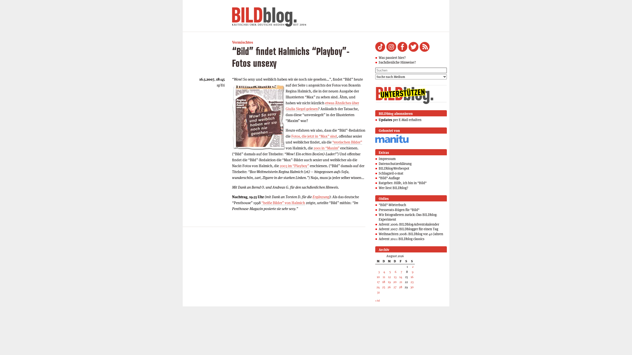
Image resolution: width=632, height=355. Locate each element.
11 (384, 277)
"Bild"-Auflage (389, 178)
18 (383, 282)
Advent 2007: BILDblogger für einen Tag (408, 229)
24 (378, 287)
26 (389, 287)
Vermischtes (242, 42)
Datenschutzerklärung (395, 163)
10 (378, 277)
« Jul (377, 300)
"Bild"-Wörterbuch (392, 205)
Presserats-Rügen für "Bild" (399, 210)
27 (395, 287)
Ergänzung (321, 197)
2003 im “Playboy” (294, 165)
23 (412, 282)
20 (394, 282)
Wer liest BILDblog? (393, 188)
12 (389, 277)
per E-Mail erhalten (400, 120)
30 (412, 287)
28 (400, 287)
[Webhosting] (392, 142)
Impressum (387, 159)
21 (400, 282)
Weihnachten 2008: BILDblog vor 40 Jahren (411, 234)
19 (389, 282)
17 (378, 282)
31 (378, 292)
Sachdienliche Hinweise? (397, 62)
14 (400, 277)
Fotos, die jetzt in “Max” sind (314, 136)
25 (383, 287)
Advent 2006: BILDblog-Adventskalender (409, 224)
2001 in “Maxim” (326, 148)
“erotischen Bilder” (347, 142)
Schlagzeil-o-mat (391, 173)
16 (412, 277)
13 (395, 277)
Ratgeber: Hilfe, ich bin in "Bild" (403, 183)
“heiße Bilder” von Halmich (283, 202)
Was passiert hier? (392, 57)
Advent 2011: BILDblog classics (401, 239)
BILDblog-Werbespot (394, 168)
